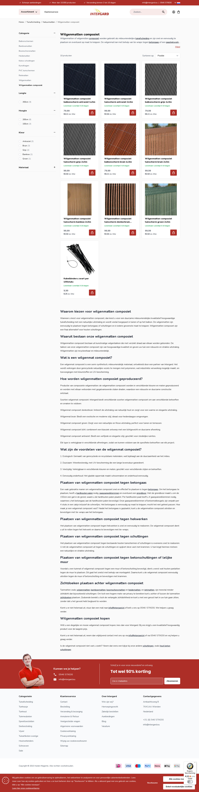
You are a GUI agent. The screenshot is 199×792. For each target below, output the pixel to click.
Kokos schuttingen (27, 60)
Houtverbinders (26, 740)
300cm (34, 102)
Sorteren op (148, 55)
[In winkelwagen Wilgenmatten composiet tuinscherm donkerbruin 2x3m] (133, 233)
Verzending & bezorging (71, 711)
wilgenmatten (83, 589)
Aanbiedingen (108, 716)
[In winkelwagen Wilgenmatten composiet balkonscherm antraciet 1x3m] (92, 113)
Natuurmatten (49, 22)
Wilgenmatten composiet (30, 85)
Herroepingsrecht (110, 706)
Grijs (34, 150)
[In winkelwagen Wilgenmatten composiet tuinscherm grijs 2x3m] (92, 173)
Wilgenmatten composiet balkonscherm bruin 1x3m (118, 160)
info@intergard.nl (116, 607)
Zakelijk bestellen (110, 711)
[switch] (190, 781)
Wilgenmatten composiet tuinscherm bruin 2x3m (158, 160)
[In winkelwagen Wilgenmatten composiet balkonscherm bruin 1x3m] (133, 173)
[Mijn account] (173, 12)
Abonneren (172, 681)
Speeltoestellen (26, 721)
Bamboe (35, 154)
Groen (34, 158)
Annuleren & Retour (69, 716)
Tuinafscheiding (33, 22)
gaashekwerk (172, 42)
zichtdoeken (65, 597)
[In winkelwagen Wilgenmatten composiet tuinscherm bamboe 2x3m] (92, 233)
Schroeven (24, 745)
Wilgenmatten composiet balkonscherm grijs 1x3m (158, 100)
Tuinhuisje (23, 706)
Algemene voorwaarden (71, 726)
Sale (21, 750)
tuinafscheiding (142, 38)
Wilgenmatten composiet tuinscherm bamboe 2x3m (77, 220)
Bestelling (65, 706)
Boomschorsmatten (27, 51)
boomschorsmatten (116, 589)
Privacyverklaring (68, 736)
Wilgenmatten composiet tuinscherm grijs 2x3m (77, 160)
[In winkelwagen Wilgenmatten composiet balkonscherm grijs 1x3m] (173, 113)
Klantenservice (51, 11)
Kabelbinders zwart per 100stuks (76, 280)
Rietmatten (23, 75)
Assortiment (28, 11)
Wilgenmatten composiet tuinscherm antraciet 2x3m (118, 100)
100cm (34, 124)
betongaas (154, 42)
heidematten (134, 589)
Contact (63, 701)
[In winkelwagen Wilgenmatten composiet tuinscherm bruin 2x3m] (173, 173)
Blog (104, 721)
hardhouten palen (84, 493)
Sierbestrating (25, 726)
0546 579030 (166, 2)
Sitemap (64, 745)
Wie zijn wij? (108, 701)
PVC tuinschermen (27, 70)
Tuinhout (23, 711)
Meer (177, 46)
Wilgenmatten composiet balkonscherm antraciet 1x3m (79, 100)
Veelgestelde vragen (70, 721)
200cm (34, 119)
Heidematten (24, 56)
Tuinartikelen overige (28, 736)
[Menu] (194, 763)
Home (21, 22)
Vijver (21, 731)
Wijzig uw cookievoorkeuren (73, 740)
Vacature (106, 726)
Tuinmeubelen (25, 716)
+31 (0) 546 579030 (153, 719)
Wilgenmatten (25, 80)
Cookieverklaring (68, 731)
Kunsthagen (24, 65)
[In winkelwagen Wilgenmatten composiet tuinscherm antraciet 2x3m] (133, 113)
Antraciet (36, 141)
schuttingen (148, 645)
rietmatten (149, 589)
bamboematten (98, 589)
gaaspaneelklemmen (109, 493)
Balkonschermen (26, 41)
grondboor (141, 493)
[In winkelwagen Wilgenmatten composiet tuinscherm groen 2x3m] (173, 233)
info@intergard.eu (150, 2)
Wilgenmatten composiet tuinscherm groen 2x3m (158, 220)
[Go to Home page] (99, 12)
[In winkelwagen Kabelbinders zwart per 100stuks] (92, 293)
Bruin (34, 145)
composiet (94, 38)
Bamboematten (25, 46)
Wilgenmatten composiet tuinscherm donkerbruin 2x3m (117, 220)
